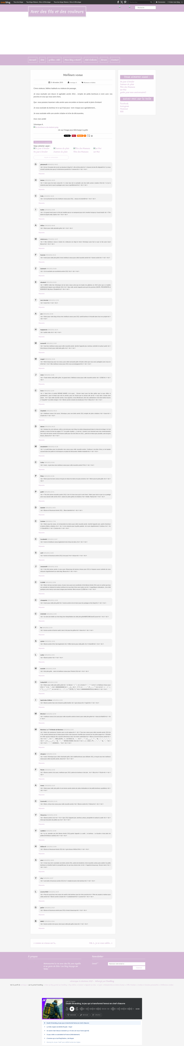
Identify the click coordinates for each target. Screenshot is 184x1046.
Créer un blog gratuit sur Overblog (56, 985)
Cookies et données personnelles (148, 985)
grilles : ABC (54, 59)
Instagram (124, 106)
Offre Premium (131, 985)
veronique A (24, 985)
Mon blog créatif (73, 59)
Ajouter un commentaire (51, 157)
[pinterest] (125, 2)
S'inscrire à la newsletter (43, 142)
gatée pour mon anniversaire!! (133, 92)
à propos (97, 1015)
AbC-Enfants (91, 59)
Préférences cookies (167, 985)
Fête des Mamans (127, 87)
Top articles (72, 985)
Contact (115, 59)
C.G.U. (100, 985)
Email (94, 963)
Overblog (110, 981)
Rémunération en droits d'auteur (114, 985)
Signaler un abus (90, 985)
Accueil (32, 59)
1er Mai (123, 89)
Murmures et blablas (89, 82)
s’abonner (73, 1015)
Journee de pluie (127, 84)
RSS (121, 111)
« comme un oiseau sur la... (45, 943)
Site (42, 59)
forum (104, 59)
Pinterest (124, 109)
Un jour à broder (127, 81)
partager (85, 1015)
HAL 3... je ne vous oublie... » (100, 943)
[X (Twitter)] (121, 2)
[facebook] (118, 2)
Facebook (124, 103)
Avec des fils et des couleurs (57, 11)
